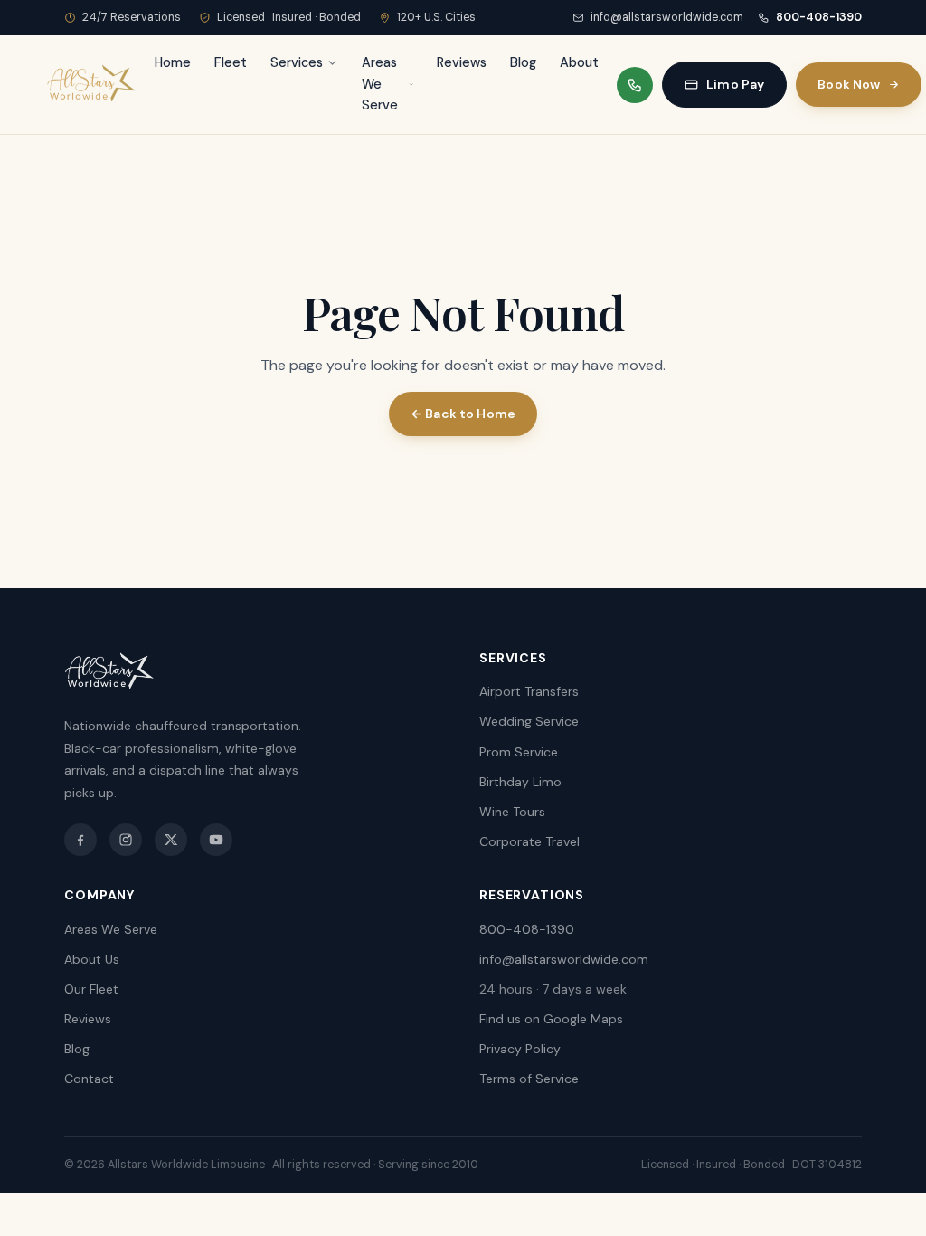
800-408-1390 (819, 17)
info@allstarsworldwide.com (667, 17)
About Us (91, 959)
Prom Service (518, 752)
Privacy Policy (520, 1049)
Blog (523, 62)
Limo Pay (735, 84)
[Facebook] (80, 839)
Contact (89, 1078)
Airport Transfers (529, 691)
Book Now (848, 84)
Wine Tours (512, 811)
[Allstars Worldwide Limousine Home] (91, 85)
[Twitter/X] (171, 839)
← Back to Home (463, 413)
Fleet (230, 62)
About (579, 62)
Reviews (462, 62)
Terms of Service (529, 1078)
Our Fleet (91, 989)
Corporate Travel (529, 841)
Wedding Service (529, 721)
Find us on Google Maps (551, 1019)
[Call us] (635, 85)
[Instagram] (125, 839)
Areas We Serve (380, 84)
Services (296, 62)
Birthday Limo (520, 782)
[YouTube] (216, 839)
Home (173, 62)
